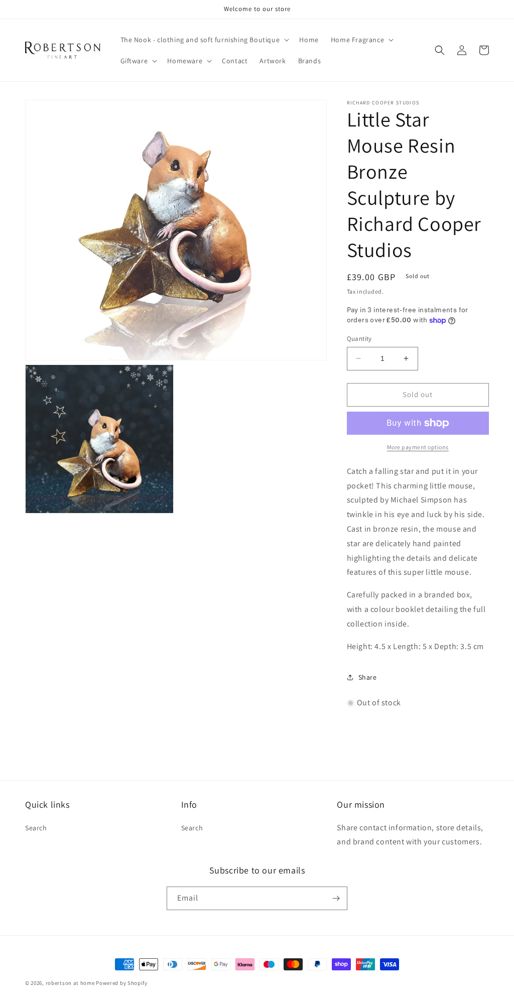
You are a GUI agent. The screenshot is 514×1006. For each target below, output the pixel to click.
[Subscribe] (336, 898)
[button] (204, 39)
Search (36, 827)
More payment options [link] (418, 447)
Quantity (359, 338)
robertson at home (70, 982)
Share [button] (367, 677)
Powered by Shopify (122, 982)
